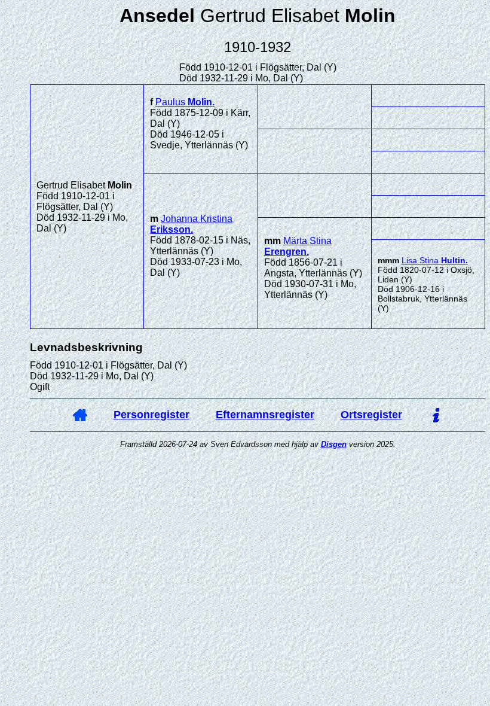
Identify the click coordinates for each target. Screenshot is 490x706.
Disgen (334, 444)
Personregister (151, 415)
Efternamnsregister (265, 415)
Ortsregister (371, 415)
